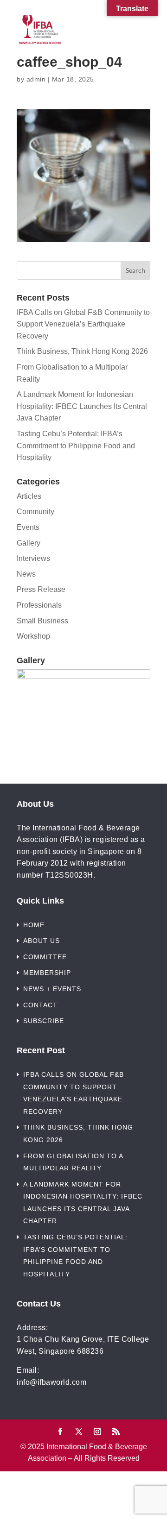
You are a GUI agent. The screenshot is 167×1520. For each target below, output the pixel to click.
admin (36, 79)
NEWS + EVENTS (52, 988)
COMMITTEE (45, 957)
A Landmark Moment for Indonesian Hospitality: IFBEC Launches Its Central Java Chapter (82, 406)
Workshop (33, 636)
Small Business (42, 621)
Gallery (28, 543)
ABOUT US (41, 940)
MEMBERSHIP (47, 972)
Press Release (41, 589)
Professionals (39, 605)
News (26, 574)
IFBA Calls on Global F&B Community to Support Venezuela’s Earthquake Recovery (83, 324)
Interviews (33, 558)
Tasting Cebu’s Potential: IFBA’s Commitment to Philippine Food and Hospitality (76, 445)
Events (28, 527)
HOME (34, 925)
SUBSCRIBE (43, 1020)
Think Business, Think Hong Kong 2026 (82, 351)
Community (35, 511)
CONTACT (40, 1005)
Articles (29, 496)
